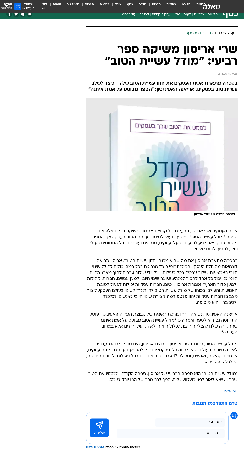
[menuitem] (183, 6)
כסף (130, 4)
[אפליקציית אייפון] (23, 14)
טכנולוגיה (73, 4)
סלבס (142, 4)
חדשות (213, 14)
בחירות (171, 4)
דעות (187, 14)
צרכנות (199, 14)
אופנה (57, 4)
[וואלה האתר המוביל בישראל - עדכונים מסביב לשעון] (211, 6)
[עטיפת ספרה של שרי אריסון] (162, 158)
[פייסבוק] (9, 14)
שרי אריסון (230, 391)
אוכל (118, 4)
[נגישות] (7, 6)
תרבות (156, 4)
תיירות (89, 4)
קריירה (144, 14)
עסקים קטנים (161, 14)
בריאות (104, 4)
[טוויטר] (16, 14)
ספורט (186, 4)
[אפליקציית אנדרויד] (29, 14)
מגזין (177, 14)
